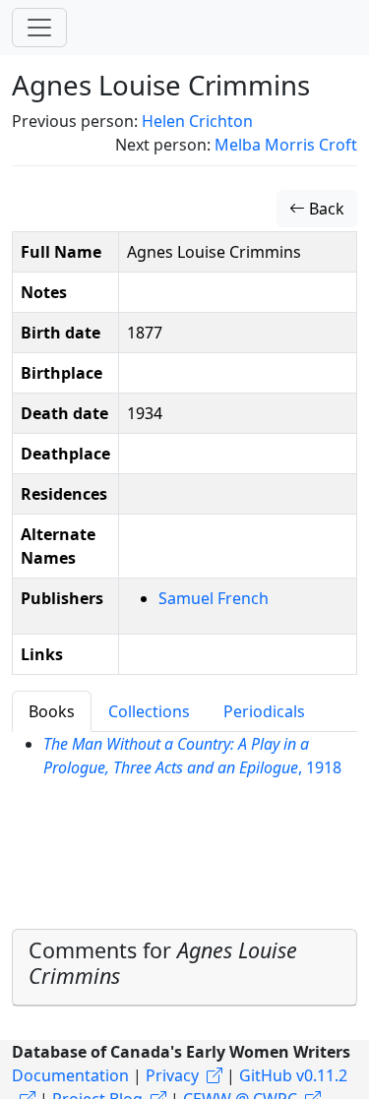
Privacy (172, 1075)
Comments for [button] (163, 963)
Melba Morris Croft (286, 144)
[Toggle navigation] (39, 27)
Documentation (70, 1075)
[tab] (184, 968)
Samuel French (213, 598)
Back (324, 208)
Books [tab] (52, 711)
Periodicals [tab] (264, 711)
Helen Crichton (197, 121)
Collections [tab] (149, 711)
